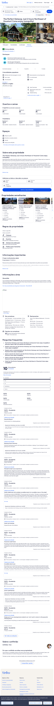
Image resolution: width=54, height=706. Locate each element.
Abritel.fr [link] (38, 682)
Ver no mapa (6, 313)
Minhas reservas (38, 2)
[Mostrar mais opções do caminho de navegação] (4, 7)
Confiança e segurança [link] (6, 684)
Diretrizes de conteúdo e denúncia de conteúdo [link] (27, 694)
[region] (27, 701)
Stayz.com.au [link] (39, 689)
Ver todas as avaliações (11, 636)
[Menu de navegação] (51, 2)
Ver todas (5, 82)
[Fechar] (51, 698)
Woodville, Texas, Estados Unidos (10, 12)
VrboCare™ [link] (4, 682)
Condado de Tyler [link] (9, 6)
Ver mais (6, 501)
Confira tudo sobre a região (33, 95)
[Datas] (24, 11)
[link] (48, 15)
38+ (51, 41)
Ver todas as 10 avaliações (8, 51)
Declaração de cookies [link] (24, 691)
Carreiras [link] (21, 682)
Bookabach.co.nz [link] (40, 687)
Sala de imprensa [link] (23, 684)
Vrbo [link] (38, 680)
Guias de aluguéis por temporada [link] (8, 689)
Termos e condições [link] (23, 687)
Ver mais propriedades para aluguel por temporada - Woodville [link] (16, 285)
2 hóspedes (38, 12)
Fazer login (46, 2)
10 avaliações (11, 368)
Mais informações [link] (7, 375)
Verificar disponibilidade (27, 189)
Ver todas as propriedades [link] (11, 15)
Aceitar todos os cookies (35, 703)
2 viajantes (8, 186)
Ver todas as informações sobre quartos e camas (13, 144)
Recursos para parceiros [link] (6, 687)
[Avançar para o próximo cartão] (52, 210)
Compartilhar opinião (27, 663)
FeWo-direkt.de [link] (40, 684)
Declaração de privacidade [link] (25, 689)
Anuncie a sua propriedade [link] (7, 680)
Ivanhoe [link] (15, 6)
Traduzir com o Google (9, 417)
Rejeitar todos (47, 703)
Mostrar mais (5, 172)
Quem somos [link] (22, 680)
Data (7, 182)
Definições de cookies (7, 703)
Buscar (49, 11)
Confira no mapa (7, 98)
